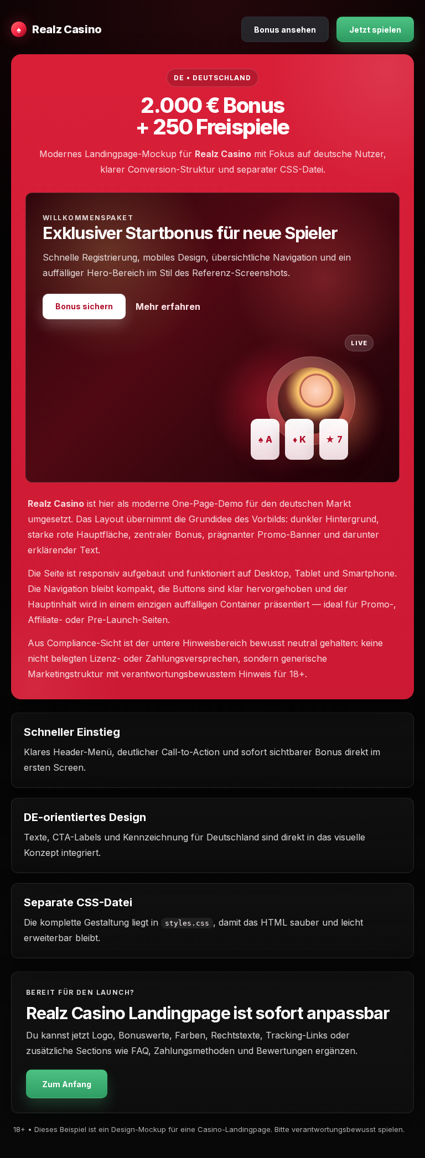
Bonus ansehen (285, 29)
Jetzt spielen (375, 29)
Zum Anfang (66, 1084)
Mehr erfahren (168, 306)
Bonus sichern (84, 306)
